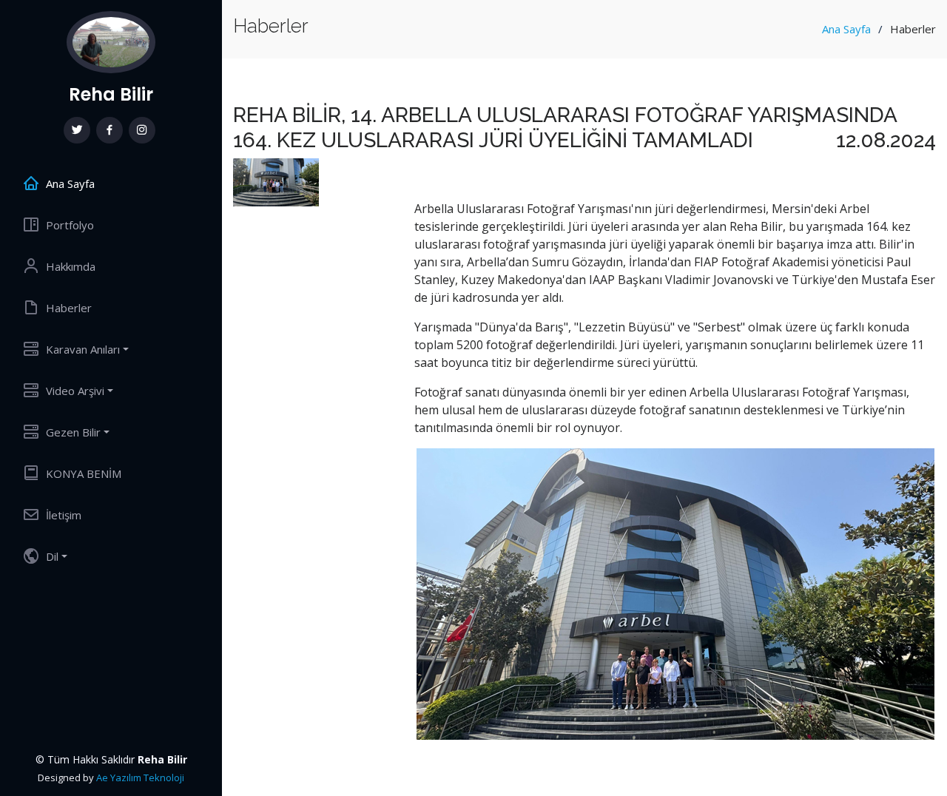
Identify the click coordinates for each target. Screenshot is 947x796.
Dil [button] (52, 556)
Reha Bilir (111, 94)
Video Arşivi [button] (75, 390)
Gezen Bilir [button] (73, 432)
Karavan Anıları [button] (83, 349)
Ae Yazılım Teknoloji (140, 777)
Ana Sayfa (846, 28)
